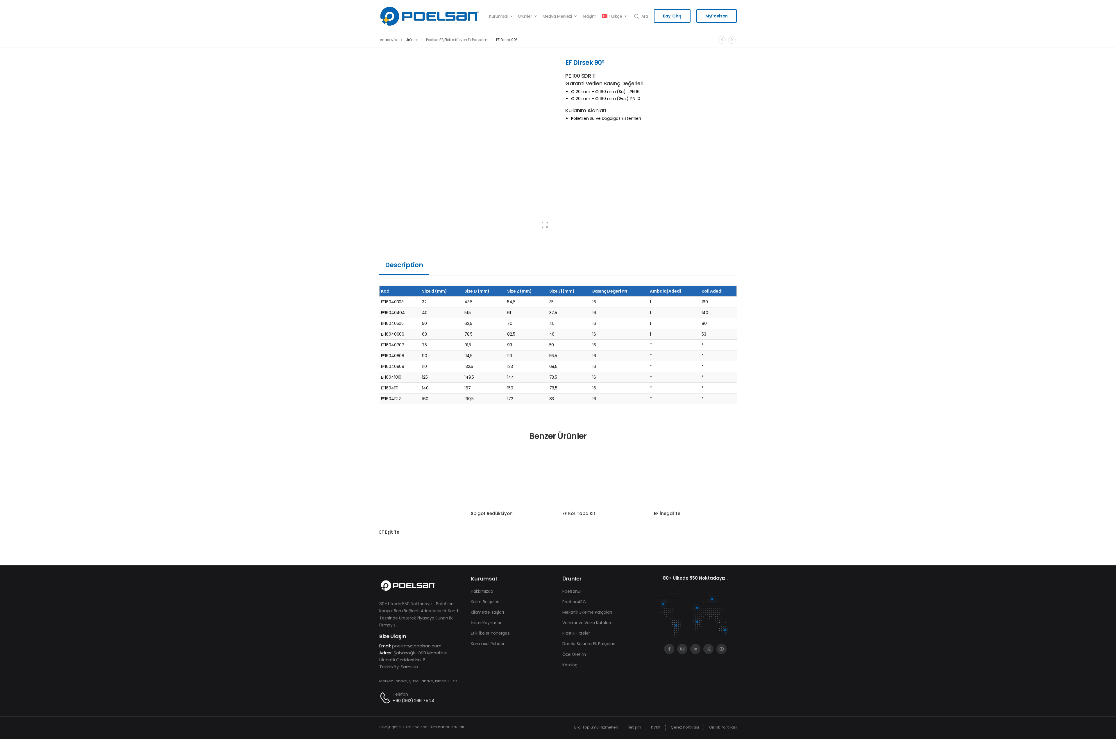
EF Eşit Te (389, 532)
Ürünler (525, 16)
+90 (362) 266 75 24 (413, 700)
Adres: (385, 653)
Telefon (400, 694)
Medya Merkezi (557, 16)
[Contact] (386, 698)
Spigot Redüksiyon (492, 513)
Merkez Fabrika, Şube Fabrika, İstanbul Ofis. (418, 681)
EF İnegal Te (667, 513)
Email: (385, 646)
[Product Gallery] (544, 225)
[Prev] (722, 40)
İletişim (589, 16)
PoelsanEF (434, 39)
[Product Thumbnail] (466, 146)
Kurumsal (498, 16)
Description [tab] (404, 265)
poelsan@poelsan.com (416, 646)
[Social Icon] (669, 649)
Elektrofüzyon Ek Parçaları (466, 39)
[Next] (732, 40)
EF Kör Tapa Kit (578, 513)
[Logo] (429, 16)
